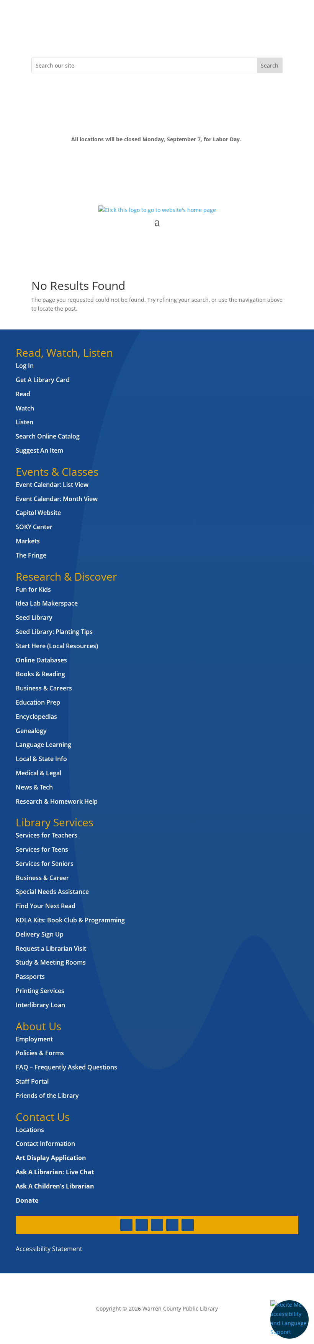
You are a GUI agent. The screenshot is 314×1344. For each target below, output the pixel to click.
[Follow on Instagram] (68, 37)
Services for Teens (42, 849)
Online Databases (41, 660)
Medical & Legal (38, 773)
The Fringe (31, 555)
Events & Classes (57, 471)
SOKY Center (34, 527)
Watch (25, 408)
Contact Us (43, 1116)
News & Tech (34, 787)
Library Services (54, 822)
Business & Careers (44, 688)
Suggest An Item (39, 450)
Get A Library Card (43, 380)
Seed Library (34, 617)
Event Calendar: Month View (57, 499)
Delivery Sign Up (40, 934)
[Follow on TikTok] (99, 37)
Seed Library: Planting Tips (54, 631)
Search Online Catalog (48, 436)
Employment (34, 1039)
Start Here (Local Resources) (57, 646)
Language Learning (43, 744)
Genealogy (31, 731)
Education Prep (38, 702)
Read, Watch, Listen (64, 352)
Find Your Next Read (45, 906)
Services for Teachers (46, 835)
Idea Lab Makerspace (47, 603)
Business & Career (42, 878)
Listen (24, 422)
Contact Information (45, 1143)
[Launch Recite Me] (289, 1319)
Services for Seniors (45, 863)
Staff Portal (32, 1081)
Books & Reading (40, 674)
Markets (28, 541)
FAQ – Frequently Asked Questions (66, 1067)
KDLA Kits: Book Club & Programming (70, 920)
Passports (30, 976)
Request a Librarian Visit (51, 948)
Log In (25, 365)
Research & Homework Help (57, 801)
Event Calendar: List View (52, 484)
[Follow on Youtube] (83, 37)
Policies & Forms (40, 1053)
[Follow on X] (53, 37)
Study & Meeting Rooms (51, 962)
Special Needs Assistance (52, 891)
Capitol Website (38, 512)
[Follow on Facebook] (37, 37)
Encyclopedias (36, 716)
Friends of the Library (47, 1095)
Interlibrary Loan (40, 1005)
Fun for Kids (33, 589)
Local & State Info (41, 759)
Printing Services (40, 990)
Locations (30, 1130)
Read (23, 394)
